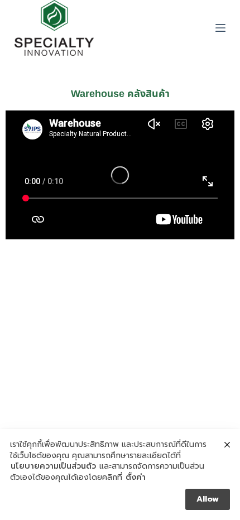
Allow (207, 499)
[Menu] (220, 28)
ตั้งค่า (136, 477)
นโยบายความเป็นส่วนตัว (53, 466)
